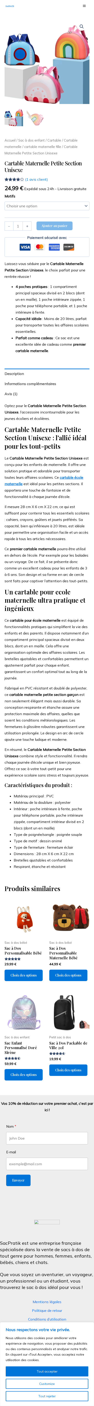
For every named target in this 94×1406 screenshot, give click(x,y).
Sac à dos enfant (31, 140)
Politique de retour (47, 1310)
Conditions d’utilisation (47, 1319)
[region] (47, 1364)
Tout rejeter (47, 1396)
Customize (47, 1384)
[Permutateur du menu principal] (84, 5)
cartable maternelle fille (42, 147)
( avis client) (36, 179)
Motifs (10, 196)
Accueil (10, 140)
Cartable (54, 140)
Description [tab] (14, 373)
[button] (82, 26)
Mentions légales (47, 1301)
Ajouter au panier (55, 226)
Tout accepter (47, 1371)
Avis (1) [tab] (11, 393)
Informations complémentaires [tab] (30, 383)
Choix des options (23, 975)
